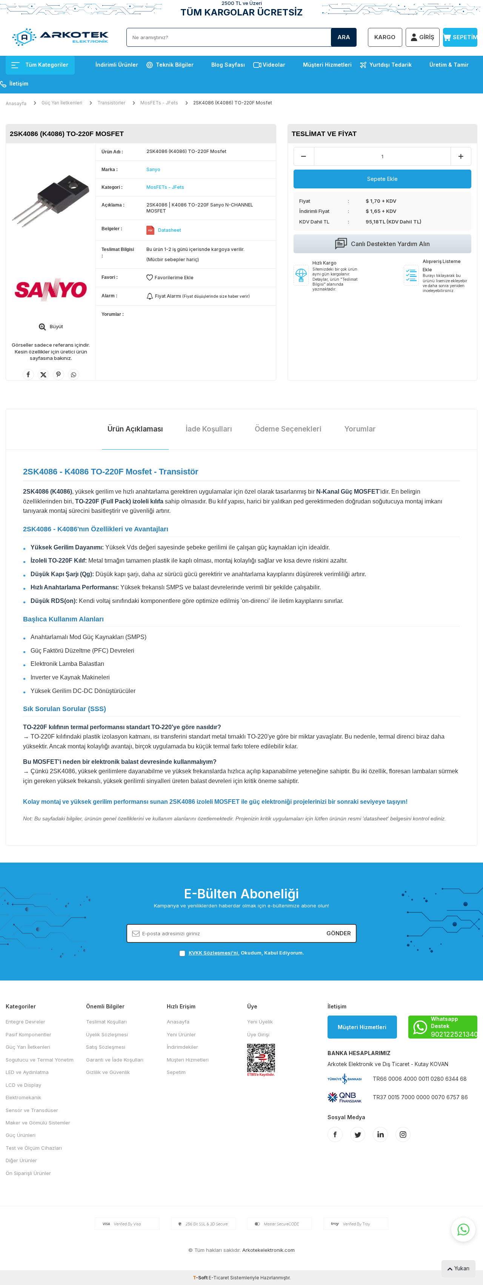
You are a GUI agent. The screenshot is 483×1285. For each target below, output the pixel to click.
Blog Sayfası (228, 64)
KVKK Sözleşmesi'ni (213, 953)
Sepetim (176, 1072)
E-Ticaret (219, 1277)
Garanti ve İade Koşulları (114, 1060)
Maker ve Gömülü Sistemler (38, 1123)
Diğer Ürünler (21, 1160)
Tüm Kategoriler (46, 64)
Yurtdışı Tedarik (390, 64)
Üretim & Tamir (449, 64)
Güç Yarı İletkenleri (62, 103)
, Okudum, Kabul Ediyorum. (246, 953)
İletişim (18, 83)
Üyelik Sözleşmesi (107, 1034)
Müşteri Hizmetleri (327, 64)
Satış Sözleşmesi (105, 1047)
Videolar (274, 64)
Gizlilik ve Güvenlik (108, 1072)
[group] (51, 201)
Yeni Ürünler (181, 1034)
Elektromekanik (23, 1097)
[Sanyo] (51, 290)
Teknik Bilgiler (175, 64)
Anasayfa (16, 103)
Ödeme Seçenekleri (288, 429)
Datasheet (169, 230)
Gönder (338, 933)
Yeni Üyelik (260, 1022)
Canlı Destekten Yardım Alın (390, 244)
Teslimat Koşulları (106, 1022)
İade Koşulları (209, 429)
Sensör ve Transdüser (32, 1110)
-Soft (201, 1277)
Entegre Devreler (25, 1022)
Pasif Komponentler (28, 1034)
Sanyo (153, 169)
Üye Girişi (258, 1034)
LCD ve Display (23, 1085)
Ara (343, 37)
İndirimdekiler (182, 1047)
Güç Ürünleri (20, 1135)
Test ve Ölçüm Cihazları (34, 1148)
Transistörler (111, 103)
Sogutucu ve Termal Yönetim (40, 1060)
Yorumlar (360, 429)
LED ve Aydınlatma (27, 1072)
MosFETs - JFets (159, 103)
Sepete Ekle (382, 179)
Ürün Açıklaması (135, 429)
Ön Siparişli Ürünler (28, 1173)
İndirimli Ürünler (116, 64)
